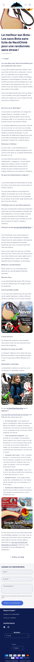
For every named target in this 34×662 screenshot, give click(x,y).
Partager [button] (6, 58)
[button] (4, 5)
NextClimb (11, 658)
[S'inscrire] (28, 636)
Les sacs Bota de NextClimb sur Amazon (15, 414)
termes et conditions (9, 618)
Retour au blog (18, 557)
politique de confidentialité (11, 614)
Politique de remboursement (22, 657)
